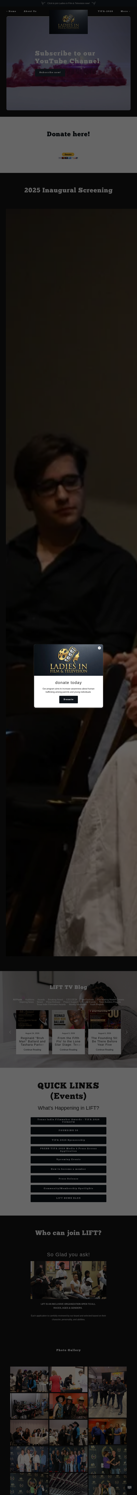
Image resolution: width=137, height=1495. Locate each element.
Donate (69, 699)
